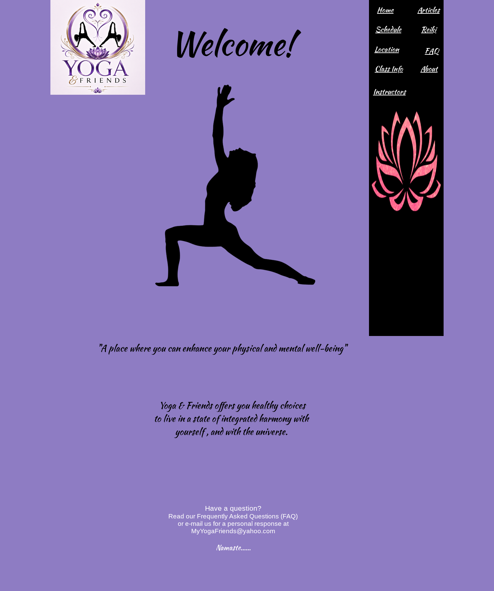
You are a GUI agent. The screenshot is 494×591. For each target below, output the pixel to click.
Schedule (388, 29)
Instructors (389, 91)
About (429, 69)
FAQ (432, 51)
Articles (428, 10)
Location (386, 49)
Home (385, 10)
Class (383, 69)
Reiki (428, 29)
